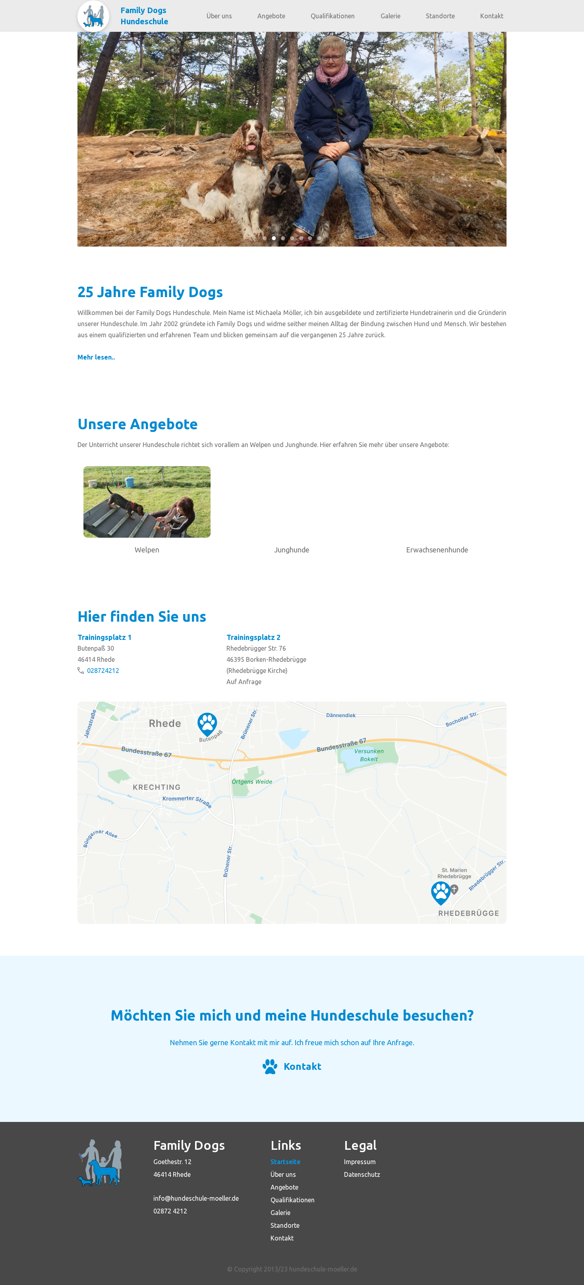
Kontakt (491, 15)
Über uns (219, 15)
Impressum (360, 1161)
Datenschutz (362, 1174)
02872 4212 (170, 1211)
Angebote (271, 15)
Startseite (285, 1161)
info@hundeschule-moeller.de (196, 1198)
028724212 (103, 670)
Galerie (390, 15)
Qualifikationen (333, 15)
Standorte (440, 15)
